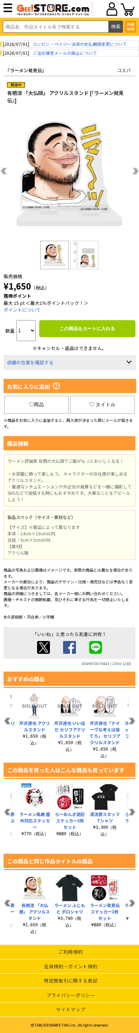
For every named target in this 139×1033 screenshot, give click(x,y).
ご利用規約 (70, 951)
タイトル (105, 404)
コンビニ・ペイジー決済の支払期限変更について (80, 44)
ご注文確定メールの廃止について (65, 53)
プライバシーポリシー (70, 995)
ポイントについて (22, 309)
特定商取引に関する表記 (70, 980)
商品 (39, 404)
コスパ (124, 70)
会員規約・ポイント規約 (70, 966)
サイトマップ (70, 1009)
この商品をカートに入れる (87, 328)
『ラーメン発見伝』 (26, 70)
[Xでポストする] (43, 651)
